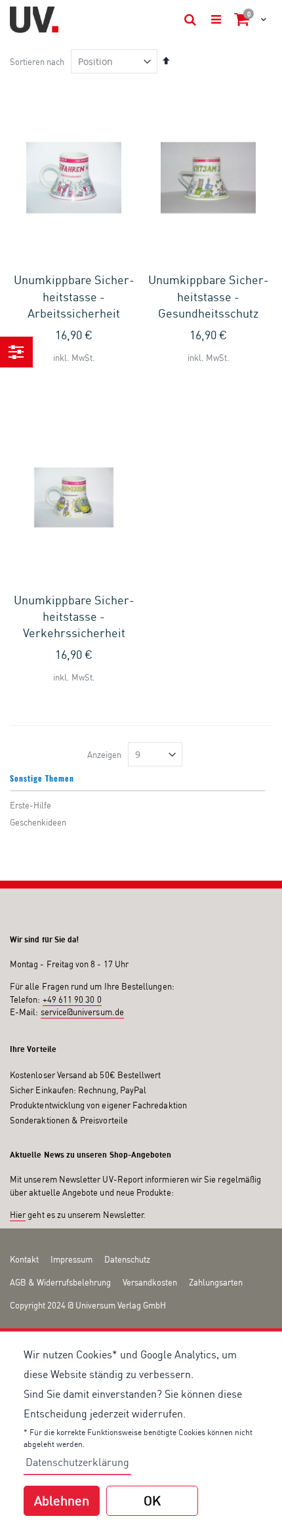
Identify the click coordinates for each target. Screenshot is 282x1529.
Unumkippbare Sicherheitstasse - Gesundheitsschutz (208, 296)
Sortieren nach (37, 61)
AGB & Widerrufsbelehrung (60, 1282)
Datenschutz (127, 1259)
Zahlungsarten (216, 1282)
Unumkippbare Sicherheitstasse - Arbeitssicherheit (74, 296)
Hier (18, 1214)
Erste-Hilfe (30, 805)
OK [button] (152, 1500)
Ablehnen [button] (61, 1500)
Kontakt (24, 1259)
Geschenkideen (38, 822)
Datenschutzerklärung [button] (77, 1462)
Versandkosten (150, 1282)
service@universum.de (82, 1012)
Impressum (71, 1259)
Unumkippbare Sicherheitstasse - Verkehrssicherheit (74, 616)
